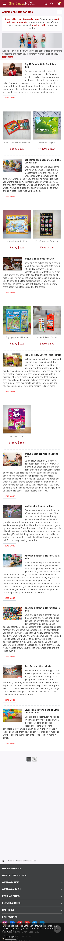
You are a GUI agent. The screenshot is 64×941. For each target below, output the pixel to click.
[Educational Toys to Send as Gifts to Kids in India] (12, 716)
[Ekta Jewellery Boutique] (47, 224)
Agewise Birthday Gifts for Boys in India (42, 609)
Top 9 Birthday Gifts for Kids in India (43, 354)
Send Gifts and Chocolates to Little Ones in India (43, 161)
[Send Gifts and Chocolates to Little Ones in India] (12, 166)
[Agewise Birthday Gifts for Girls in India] (12, 562)
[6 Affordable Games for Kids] (12, 513)
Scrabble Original (47, 142)
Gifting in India (10, 882)
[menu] (4, 3)
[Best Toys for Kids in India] (12, 673)
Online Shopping (11, 868)
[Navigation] (59, 12)
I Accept (10, 937)
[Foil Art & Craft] (17, 419)
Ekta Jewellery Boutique (46, 241)
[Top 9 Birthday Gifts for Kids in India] (12, 361)
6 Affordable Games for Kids (39, 506)
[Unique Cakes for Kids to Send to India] (12, 460)
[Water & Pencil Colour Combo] (47, 320)
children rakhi (39, 25)
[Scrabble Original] (47, 125)
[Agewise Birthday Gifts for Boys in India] (12, 614)
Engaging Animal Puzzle (17, 337)
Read (5, 57)
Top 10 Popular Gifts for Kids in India (40, 65)
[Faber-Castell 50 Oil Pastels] (17, 125)
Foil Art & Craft (17, 436)
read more (9, 98)
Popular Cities (10, 896)
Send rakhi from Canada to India (22, 19)
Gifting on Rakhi (11, 889)
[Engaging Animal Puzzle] (17, 320)
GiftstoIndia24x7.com (22, 3)
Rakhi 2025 (8, 910)
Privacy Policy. (9, 931)
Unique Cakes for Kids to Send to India (41, 455)
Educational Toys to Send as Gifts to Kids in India (42, 711)
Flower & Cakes (11, 903)
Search (46, 4)
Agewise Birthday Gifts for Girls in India (42, 557)
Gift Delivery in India (14, 875)
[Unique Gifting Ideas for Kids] (12, 265)
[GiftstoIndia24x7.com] (3, 861)
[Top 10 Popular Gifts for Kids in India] (12, 71)
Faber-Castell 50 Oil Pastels (17, 142)
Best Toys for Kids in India (38, 666)
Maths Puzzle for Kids (17, 241)
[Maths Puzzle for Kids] (17, 224)
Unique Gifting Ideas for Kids (39, 258)
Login (52, 4)
